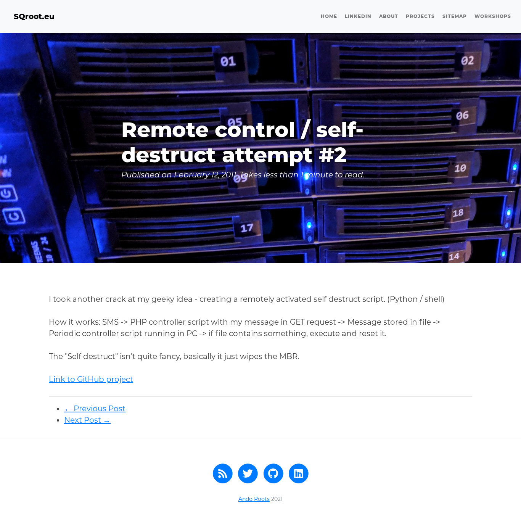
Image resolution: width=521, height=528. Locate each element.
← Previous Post (94, 408)
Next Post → (87, 420)
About (388, 16)
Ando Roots (254, 499)
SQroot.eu (34, 16)
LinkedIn (358, 16)
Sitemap (454, 16)
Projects (420, 16)
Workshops (492, 16)
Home (329, 16)
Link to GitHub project (91, 379)
